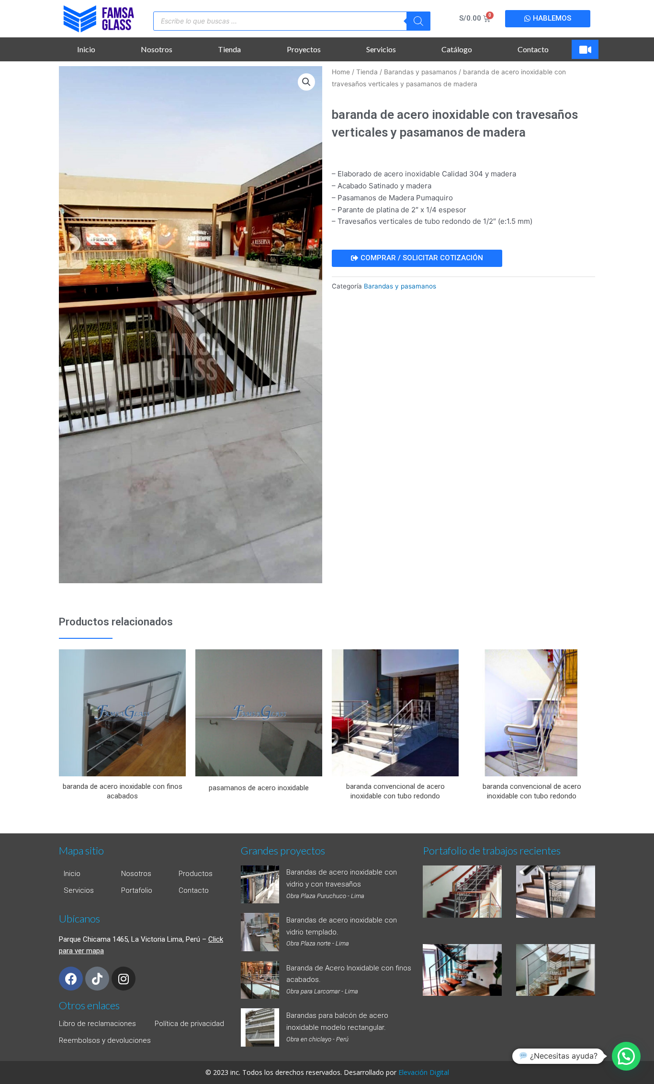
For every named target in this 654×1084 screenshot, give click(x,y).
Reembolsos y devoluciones (105, 1040)
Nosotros (156, 49)
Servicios (381, 49)
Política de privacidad (189, 1023)
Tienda (229, 49)
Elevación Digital (423, 1072)
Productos (196, 873)
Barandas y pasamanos (420, 72)
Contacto (533, 49)
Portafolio (136, 890)
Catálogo (456, 49)
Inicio (86, 49)
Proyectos (304, 49)
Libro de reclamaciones (97, 1023)
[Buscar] (418, 21)
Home (341, 72)
